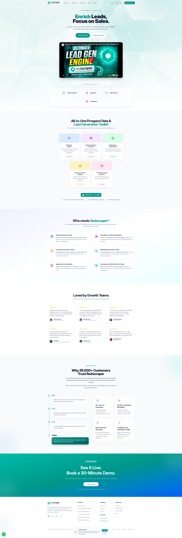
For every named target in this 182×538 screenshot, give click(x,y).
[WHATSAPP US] (4, 534)
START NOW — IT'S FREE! (92, 195)
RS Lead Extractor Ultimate (84, 514)
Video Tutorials (119, 508)
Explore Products (99, 35)
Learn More (69, 156)
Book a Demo (91, 484)
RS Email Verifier (81, 505)
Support (95, 2)
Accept (104, 530)
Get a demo (119, 2)
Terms (119, 529)
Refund (124, 529)
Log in (112, 2)
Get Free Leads (83, 35)
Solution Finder (118, 511)
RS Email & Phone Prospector (84, 508)
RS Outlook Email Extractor (84, 517)
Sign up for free (130, 2)
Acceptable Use (131, 529)
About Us (102, 508)
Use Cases (118, 505)
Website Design (104, 520)
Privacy (114, 529)
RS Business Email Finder (83, 511)
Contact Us (102, 505)
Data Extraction (103, 518)
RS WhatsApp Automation (83, 520)
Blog (90, 2)
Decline (104, 533)
